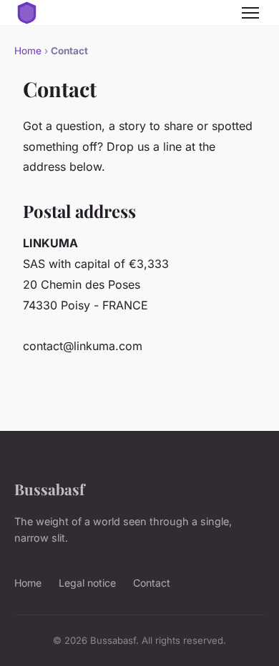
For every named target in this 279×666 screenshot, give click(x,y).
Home (27, 50)
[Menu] (250, 12)
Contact (151, 583)
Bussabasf (49, 489)
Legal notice (87, 583)
